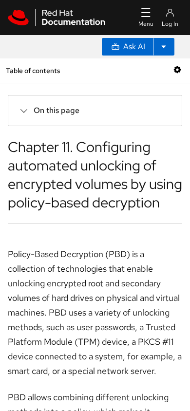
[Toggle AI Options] (163, 47)
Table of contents (32, 70)
